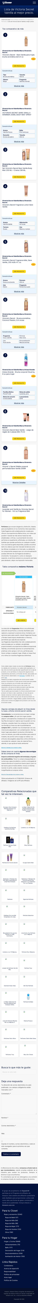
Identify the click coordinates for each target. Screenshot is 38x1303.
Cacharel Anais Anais (10, 985)
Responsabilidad (9, 1271)
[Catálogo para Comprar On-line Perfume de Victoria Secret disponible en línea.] (9, 857)
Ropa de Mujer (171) (12, 1226)
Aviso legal (8, 1277)
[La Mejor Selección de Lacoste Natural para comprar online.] (9, 996)
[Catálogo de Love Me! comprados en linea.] (9, 910)
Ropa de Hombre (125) (13, 1229)
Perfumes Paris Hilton (10, 1038)
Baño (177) (9, 1247)
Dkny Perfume (28, 845)
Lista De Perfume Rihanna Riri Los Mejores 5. (10, 1021)
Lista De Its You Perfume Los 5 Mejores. (28, 933)
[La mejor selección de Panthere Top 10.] (9, 894)
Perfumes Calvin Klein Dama (28, 1038)
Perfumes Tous (10, 1054)
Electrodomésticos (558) (14, 1253)
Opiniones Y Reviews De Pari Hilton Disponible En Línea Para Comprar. (10, 880)
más (6, 677)
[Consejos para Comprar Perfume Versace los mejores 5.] (9, 801)
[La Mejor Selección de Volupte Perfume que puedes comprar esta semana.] (28, 801)
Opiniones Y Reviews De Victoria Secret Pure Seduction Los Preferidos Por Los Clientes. (28, 881)
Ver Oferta (21, 620)
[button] (34, 2)
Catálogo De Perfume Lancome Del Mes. (10, 828)
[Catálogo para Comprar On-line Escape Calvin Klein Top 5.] (28, 857)
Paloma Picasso (28, 1021)
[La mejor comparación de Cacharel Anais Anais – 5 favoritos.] (9, 980)
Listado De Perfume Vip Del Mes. (10, 968)
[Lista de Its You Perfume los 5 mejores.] (28, 927)
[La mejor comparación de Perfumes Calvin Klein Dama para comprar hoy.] (28, 1033)
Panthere (9, 899)
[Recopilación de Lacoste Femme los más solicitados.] (9, 927)
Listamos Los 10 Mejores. (28, 827)
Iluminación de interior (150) (15, 1256)
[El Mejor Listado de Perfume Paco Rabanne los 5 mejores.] (28, 946)
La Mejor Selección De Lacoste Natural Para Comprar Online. (10, 1003)
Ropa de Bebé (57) (11, 1217)
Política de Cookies (11, 1280)
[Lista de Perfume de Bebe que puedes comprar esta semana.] (28, 996)
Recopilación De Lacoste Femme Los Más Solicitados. (10, 934)
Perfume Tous (28, 968)
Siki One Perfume (28, 985)
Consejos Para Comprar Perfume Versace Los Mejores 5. (10, 808)
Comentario (6, 1094)
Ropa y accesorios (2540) (13, 1214)
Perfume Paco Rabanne (28, 952)
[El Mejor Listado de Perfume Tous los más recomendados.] (28, 962)
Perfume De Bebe (28, 1002)
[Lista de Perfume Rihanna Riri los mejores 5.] (9, 1015)
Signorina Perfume (28, 899)
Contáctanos (8, 1266)
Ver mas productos (7, 573)
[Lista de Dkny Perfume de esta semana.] (28, 840)
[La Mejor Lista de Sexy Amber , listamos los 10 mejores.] (28, 822)
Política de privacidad (11, 1274)
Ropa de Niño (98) (11, 1223)
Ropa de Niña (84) (11, 1220)
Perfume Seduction (28, 915)
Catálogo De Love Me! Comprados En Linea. (10, 916)
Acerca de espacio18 (11, 1268)
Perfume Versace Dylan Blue (9, 846)
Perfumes (22, 675)
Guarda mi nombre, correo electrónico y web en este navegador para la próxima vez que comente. (18, 1146)
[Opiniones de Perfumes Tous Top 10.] (9, 1049)
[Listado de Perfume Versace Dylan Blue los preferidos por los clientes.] (9, 840)
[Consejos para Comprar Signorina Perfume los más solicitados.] (28, 894)
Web (2, 1133)
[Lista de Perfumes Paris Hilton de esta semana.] (9, 1033)
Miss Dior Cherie (28, 1054)
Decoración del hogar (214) (14, 1250)
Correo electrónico (8, 1126)
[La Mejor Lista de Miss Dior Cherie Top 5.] (28, 1049)
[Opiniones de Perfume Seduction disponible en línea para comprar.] (28, 910)
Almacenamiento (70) (12, 1244)
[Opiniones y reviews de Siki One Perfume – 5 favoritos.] (28, 980)
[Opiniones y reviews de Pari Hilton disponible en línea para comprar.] (9, 873)
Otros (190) (9, 1232)
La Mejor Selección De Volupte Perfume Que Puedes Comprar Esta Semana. (28, 809)
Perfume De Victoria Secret (9, 862)
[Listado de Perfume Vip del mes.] (9, 962)
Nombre (4, 1118)
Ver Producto (19, 66)
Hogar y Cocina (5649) (12, 1241)
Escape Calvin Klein (28, 862)
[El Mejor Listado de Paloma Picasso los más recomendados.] (28, 1015)
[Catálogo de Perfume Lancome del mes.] (9, 822)
